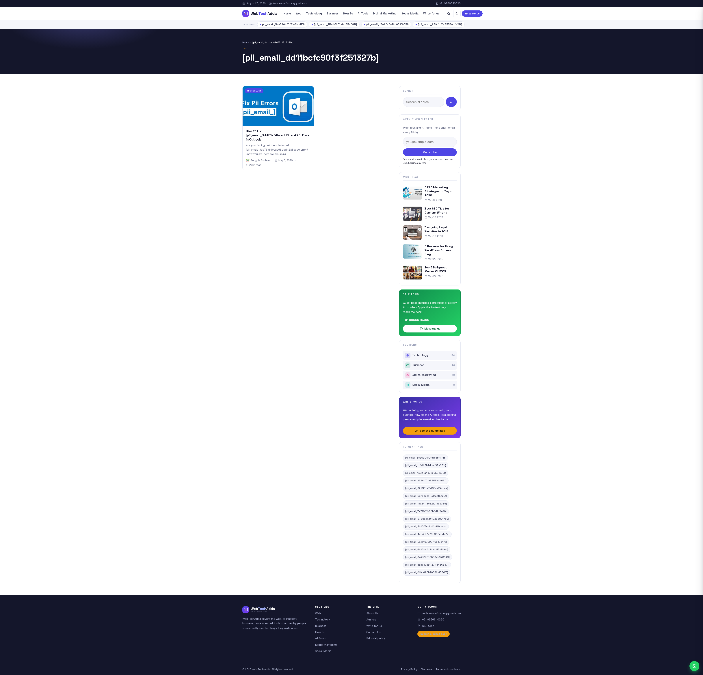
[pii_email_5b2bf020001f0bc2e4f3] (426, 541)
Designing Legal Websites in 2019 (436, 229)
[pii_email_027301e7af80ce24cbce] (426, 488)
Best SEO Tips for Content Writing (437, 210)
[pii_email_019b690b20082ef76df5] (426, 572)
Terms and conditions (448, 669)
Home (287, 13)
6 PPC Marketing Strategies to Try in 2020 (438, 191)
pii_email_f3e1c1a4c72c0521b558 (387, 24)
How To (348, 13)
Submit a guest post (433, 633)
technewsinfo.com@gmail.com (290, 3)
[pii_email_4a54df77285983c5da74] (427, 534)
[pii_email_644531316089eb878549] (427, 557)
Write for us (431, 13)
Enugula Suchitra (261, 160)
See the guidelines (432, 430)
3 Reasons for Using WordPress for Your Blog (439, 250)
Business (333, 13)
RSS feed (428, 625)
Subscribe (430, 152)
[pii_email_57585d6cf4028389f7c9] (427, 518)
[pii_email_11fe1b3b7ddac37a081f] (335, 24)
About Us (372, 613)
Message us (432, 328)
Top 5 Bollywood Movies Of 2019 (436, 269)
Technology (314, 13)
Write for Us (374, 625)
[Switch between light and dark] (457, 13)
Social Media (410, 13)
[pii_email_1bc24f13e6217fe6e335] (426, 503)
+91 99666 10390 (450, 3)
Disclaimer (427, 669)
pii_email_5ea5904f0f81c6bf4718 (283, 24)
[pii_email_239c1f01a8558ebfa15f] (440, 24)
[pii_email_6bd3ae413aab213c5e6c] (426, 549)
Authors (371, 619)
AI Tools (363, 13)
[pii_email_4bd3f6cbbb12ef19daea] (425, 526)
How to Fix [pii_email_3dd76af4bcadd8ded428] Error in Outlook (277, 135)
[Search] (448, 13)
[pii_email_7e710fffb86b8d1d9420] (426, 511)
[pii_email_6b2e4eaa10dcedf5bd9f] (426, 495)
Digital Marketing (385, 13)
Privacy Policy (409, 669)
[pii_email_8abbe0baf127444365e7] (427, 564)
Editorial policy (375, 638)
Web (298, 13)
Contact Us (373, 632)
